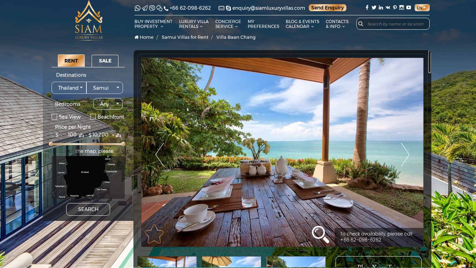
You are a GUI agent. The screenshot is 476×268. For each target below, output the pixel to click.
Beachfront (111, 116)
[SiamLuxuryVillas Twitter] (374, 7)
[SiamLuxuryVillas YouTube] (409, 7)
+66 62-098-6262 (190, 8)
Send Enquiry (327, 8)
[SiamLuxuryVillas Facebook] (367, 7)
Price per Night (73, 127)
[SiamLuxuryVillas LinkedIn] (381, 7)
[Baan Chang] (282, 152)
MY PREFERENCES (263, 24)
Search (88, 209)
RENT (71, 61)
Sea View (69, 116)
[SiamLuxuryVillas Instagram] (402, 7)
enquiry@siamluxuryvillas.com (268, 8)
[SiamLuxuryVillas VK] (388, 7)
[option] (282, 152)
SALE (105, 61)
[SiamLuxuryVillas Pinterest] (395, 7)
